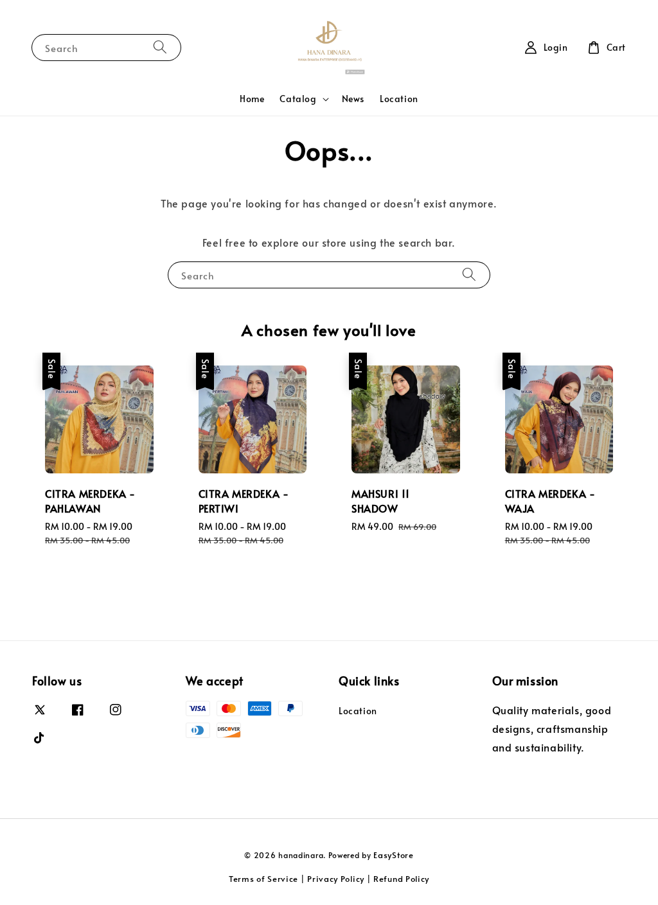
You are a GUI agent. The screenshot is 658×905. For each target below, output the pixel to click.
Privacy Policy (335, 878)
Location (399, 98)
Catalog (298, 99)
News (353, 98)
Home (252, 98)
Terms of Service (263, 878)
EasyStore (393, 855)
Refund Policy (401, 878)
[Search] (160, 47)
